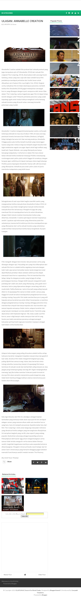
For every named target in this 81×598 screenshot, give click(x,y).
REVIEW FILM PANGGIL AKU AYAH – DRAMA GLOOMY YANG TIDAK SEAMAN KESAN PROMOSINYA (64, 56)
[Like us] (66, 13)
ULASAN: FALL (57, 128)
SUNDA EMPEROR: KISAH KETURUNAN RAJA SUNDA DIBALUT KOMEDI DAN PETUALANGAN (62, 43)
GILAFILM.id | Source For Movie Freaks (28, 590)
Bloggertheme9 (55, 590)
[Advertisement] (32, 5)
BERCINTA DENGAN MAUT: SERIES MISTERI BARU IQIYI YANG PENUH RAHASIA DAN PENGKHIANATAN (62, 119)
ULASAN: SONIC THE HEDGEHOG (59, 66)
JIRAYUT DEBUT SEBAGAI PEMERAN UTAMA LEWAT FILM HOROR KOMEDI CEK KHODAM (64, 143)
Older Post (42, 575)
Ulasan (14, 24)
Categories (8, 13)
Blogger (14, 583)
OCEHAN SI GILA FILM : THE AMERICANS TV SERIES (62, 104)
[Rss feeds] (78, 13)
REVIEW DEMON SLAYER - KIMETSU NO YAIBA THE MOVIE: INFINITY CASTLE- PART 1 (64, 92)
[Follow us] (69, 13)
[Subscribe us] (75, 13)
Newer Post (8, 575)
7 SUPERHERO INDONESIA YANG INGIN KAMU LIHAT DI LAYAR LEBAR (62, 80)
